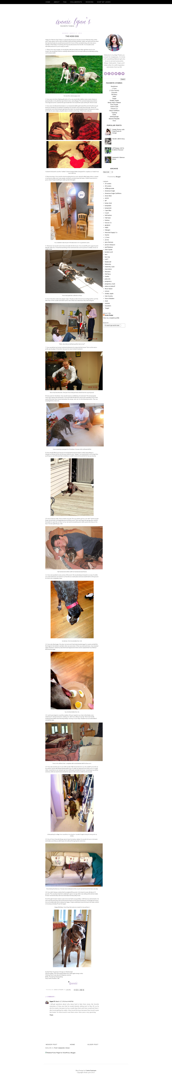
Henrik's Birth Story (118, 139)
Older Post (93, 1044)
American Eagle (110, 191)
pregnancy (108, 281)
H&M (114, 96)
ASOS (107, 198)
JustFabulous (109, 247)
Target (114, 98)
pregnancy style (110, 284)
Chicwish (114, 92)
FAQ (65, 2)
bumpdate (108, 205)
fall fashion (108, 215)
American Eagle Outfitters (113, 193)
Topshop (114, 112)
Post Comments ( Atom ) (62, 1048)
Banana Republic (114, 118)
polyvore (107, 279)
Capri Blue (108, 210)
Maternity (108, 264)
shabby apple (109, 293)
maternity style (109, 266)
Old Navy (114, 94)
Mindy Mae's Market (114, 102)
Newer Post (51, 1044)
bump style (108, 203)
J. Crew (114, 88)
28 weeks (108, 186)
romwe (107, 291)
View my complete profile (111, 318)
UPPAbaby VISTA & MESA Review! (118, 149)
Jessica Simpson (110, 245)
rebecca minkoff (110, 286)
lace (106, 254)
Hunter (107, 235)
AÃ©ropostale (109, 188)
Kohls (114, 114)
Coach (107, 213)
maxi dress (108, 269)
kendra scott (109, 252)
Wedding (90, 2)
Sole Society (109, 296)
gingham (107, 225)
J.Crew (107, 240)
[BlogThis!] (77, 990)
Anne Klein (108, 196)
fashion (107, 220)
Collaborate (76, 2)
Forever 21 (114, 108)
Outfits (107, 276)
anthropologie (114, 116)
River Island (108, 289)
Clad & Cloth (114, 106)
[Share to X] (79, 990)
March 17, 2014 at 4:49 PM (64, 1001)
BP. (106, 200)
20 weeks (108, 183)
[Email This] (75, 990)
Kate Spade (108, 249)
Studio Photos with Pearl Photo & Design (118, 131)
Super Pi (52, 1001)
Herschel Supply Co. (111, 232)
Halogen (107, 230)
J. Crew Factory (114, 90)
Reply (51, 1015)
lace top (107, 257)
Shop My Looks (104, 2)
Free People (114, 104)
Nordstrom (114, 86)
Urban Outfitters (114, 110)
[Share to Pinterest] (83, 990)
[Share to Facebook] (81, 990)
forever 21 (108, 223)
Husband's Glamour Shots (118, 158)
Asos (114, 120)
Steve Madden (109, 298)
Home (48, 2)
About (57, 2)
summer (107, 303)
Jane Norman (109, 242)
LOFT (106, 259)
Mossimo (108, 271)
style (106, 301)
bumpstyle (108, 208)
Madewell (108, 262)
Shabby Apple (114, 100)
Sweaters (108, 306)
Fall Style (108, 218)
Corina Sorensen (91, 1070)
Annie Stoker (109, 315)
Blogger (118, 176)
